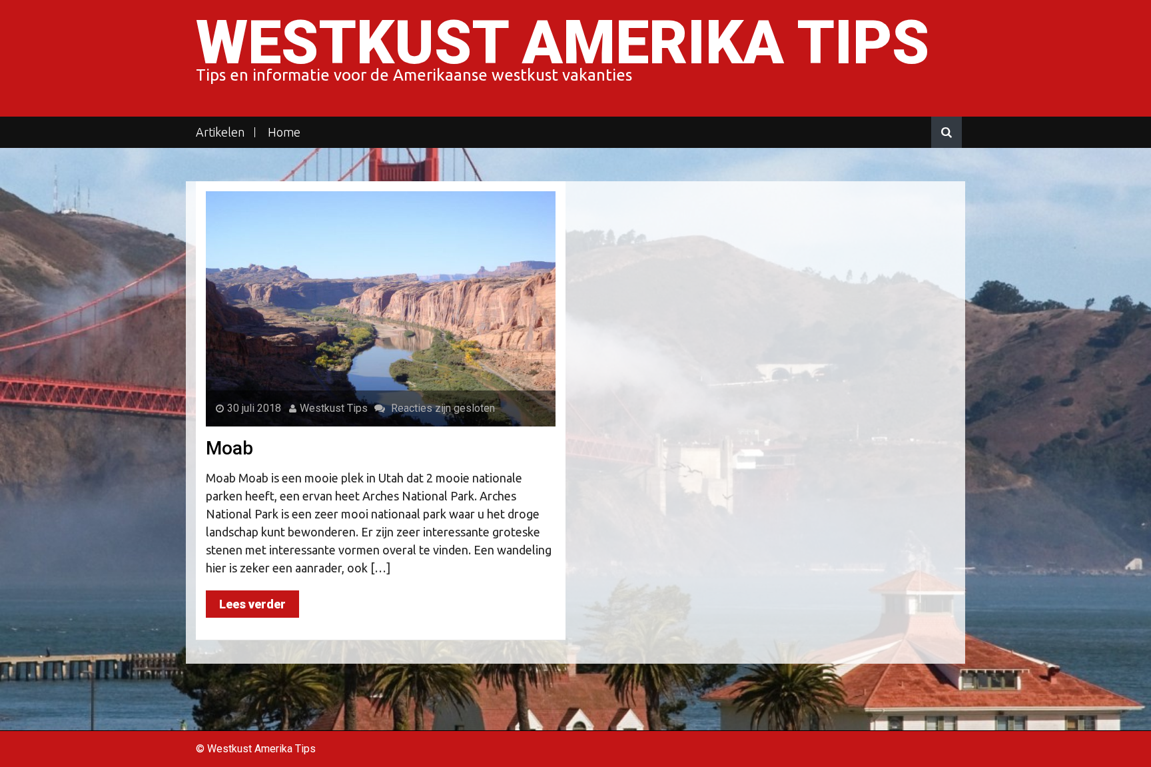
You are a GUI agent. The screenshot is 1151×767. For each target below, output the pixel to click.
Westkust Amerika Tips (562, 43)
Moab (229, 448)
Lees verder (252, 604)
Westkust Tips (334, 408)
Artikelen (220, 132)
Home (284, 132)
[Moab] (381, 308)
